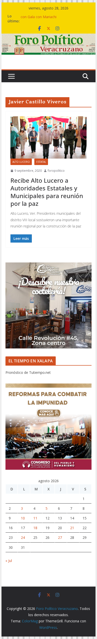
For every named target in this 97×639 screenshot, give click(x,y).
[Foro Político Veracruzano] (48, 37)
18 (35, 527)
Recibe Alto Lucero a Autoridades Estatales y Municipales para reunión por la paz (46, 192)
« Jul (8, 560)
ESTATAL (41, 162)
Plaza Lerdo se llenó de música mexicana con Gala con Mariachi (54, 17)
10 (23, 518)
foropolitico (56, 171)
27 (60, 537)
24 (23, 537)
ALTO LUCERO (21, 162)
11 (35, 518)
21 (72, 527)
